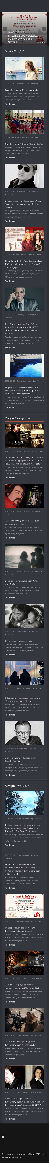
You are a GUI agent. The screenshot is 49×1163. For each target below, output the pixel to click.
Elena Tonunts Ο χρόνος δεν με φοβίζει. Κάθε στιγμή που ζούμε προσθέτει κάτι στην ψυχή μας (23, 264)
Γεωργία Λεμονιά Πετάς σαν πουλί (21, 90)
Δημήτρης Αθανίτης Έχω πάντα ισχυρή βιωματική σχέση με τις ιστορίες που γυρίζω (23, 204)
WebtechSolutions (12, 1157)
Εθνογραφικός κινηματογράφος (19, 640)
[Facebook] (3, 1136)
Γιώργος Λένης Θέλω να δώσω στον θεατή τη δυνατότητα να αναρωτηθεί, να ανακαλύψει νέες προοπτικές (24, 390)
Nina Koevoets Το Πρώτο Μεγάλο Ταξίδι (24, 143)
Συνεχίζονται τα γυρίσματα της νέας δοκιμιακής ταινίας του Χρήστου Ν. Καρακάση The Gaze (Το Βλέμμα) (22, 828)
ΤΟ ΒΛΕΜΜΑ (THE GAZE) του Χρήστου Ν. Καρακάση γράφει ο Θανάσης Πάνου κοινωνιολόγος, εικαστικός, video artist (24, 460)
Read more (10, 104)
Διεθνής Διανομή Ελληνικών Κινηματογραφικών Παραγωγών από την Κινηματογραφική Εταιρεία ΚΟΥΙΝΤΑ (24, 1101)
